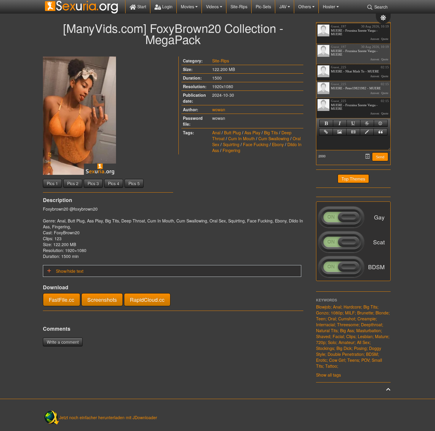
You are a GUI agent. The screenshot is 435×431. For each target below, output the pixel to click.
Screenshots (102, 299)
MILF (350, 313)
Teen (321, 319)
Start (141, 6)
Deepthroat (371, 324)
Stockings (325, 348)
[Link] (326, 131)
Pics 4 (113, 183)
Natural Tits (327, 330)
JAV (283, 6)
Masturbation (368, 330)
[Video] (353, 131)
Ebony (278, 144)
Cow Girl (337, 360)
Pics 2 (72, 183)
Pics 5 (134, 183)
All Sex (363, 342)
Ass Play (252, 132)
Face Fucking (255, 144)
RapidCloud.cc (147, 299)
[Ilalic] (340, 123)
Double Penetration (346, 354)
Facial (338, 336)
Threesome (348, 324)
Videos (213, 6)
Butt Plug (232, 132)
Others (305, 6)
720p (321, 342)
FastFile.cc (61, 299)
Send (380, 157)
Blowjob (323, 307)
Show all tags (328, 375)
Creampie (366, 319)
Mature (381, 336)
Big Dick (344, 348)
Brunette (365, 313)
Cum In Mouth (241, 138)
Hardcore (352, 307)
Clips (350, 336)
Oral (332, 319)
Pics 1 (52, 183)
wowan (218, 109)
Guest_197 (338, 26)
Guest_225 (338, 67)
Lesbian (365, 336)
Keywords (326, 300)
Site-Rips (239, 6)
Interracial (325, 324)
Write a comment (63, 342)
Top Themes (353, 179)
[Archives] (367, 156)
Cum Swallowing (273, 138)
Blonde (382, 313)
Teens (353, 360)
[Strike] (367, 123)
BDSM (372, 354)
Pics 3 (93, 183)
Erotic (321, 360)
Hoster (329, 6)
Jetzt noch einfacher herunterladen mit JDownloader (108, 417)
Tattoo (331, 366)
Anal (216, 132)
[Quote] (380, 131)
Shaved (323, 336)
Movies (188, 6)
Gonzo (322, 313)
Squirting (231, 144)
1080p (337, 313)
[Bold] (326, 123)
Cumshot (346, 319)
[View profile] (323, 30)
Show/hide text (69, 271)
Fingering (231, 150)
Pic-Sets (263, 6)
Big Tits (271, 132)
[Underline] (353, 123)
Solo (332, 342)
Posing (360, 348)
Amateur (347, 342)
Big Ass (347, 330)
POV (365, 360)
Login (167, 6)
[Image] (340, 131)
